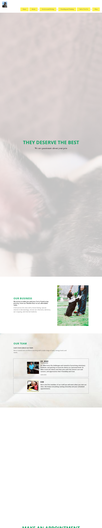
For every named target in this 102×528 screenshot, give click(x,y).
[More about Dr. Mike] (27, 368)
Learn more (43, 374)
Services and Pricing (48, 9)
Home (24, 9)
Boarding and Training (67, 9)
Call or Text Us (83, 9)
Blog (96, 9)
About (33, 9)
